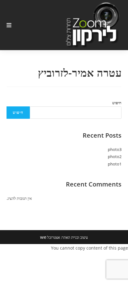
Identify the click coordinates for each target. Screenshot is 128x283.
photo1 (114, 164)
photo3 (114, 149)
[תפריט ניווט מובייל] (9, 25)
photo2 (114, 156)
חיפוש (116, 102)
